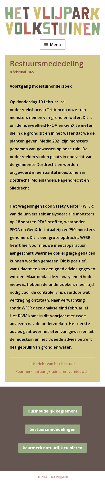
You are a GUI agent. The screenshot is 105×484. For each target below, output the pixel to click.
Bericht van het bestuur (54, 363)
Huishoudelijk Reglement (53, 411)
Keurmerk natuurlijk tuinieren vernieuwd (51, 371)
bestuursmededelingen (52, 429)
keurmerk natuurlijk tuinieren (52, 447)
